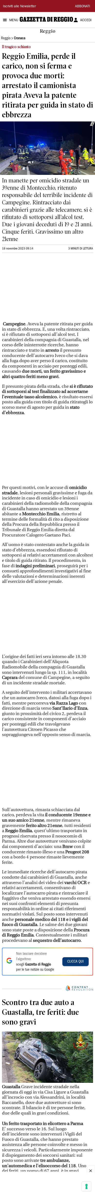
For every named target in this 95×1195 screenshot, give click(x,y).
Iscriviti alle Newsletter (19, 6)
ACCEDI (86, 20)
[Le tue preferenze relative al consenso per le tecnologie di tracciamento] (86, 1186)
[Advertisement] (38, 289)
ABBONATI (82, 6)
